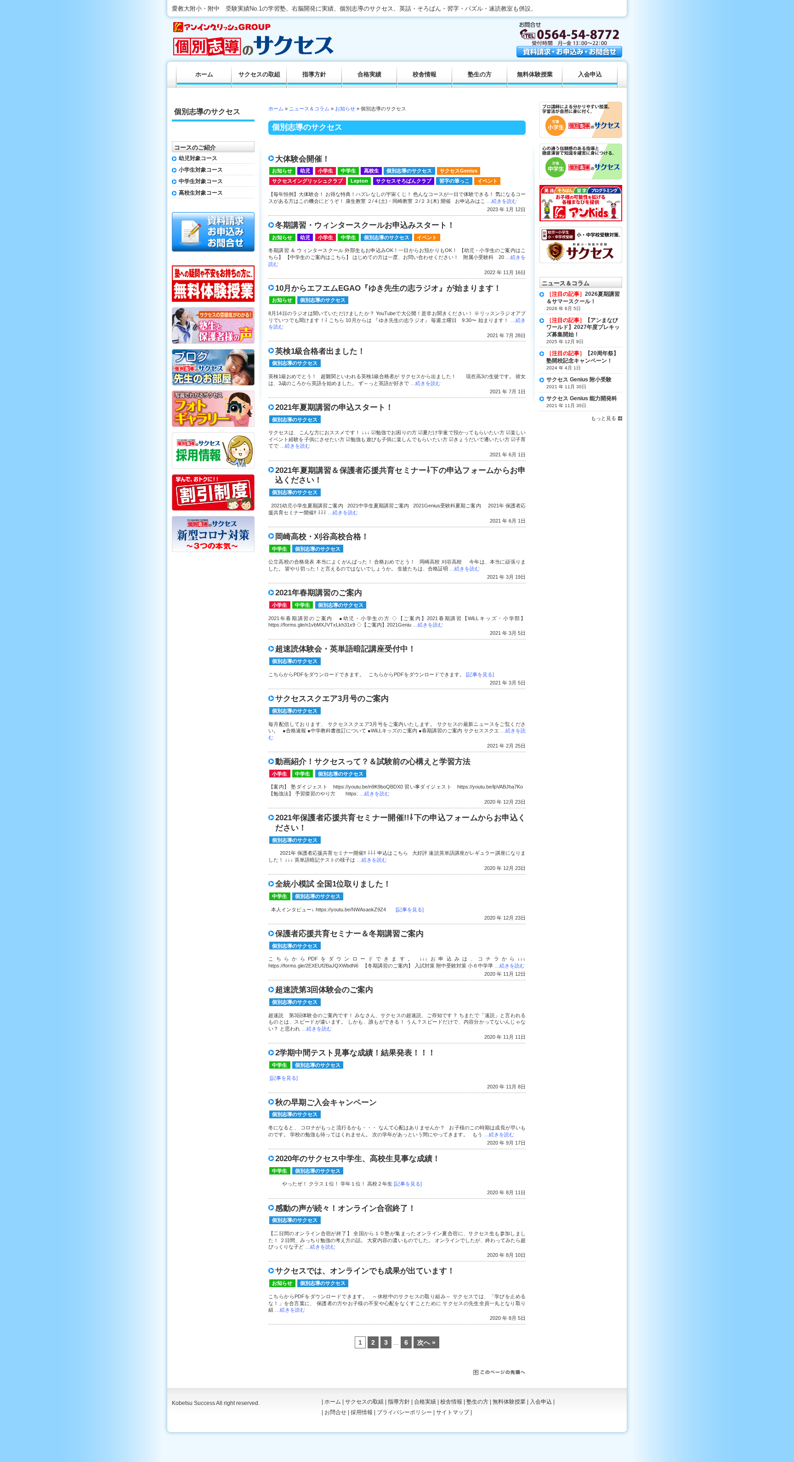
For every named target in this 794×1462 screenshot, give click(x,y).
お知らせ (345, 108)
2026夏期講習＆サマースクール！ (583, 298)
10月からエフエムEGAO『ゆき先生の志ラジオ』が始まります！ (388, 288)
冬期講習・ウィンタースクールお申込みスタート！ (365, 225)
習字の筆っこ (454, 181)
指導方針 (314, 74)
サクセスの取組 (259, 74)
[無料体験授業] (213, 268)
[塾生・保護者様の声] (213, 310)
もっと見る (603, 418)
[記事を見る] (480, 674)
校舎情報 (425, 74)
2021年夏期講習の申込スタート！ (334, 407)
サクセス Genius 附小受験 (579, 379)
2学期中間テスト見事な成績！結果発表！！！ (355, 1052)
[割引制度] (213, 477)
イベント (487, 181)
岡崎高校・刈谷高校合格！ (322, 536)
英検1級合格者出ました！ (320, 351)
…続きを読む (502, 201)
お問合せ (335, 1412)
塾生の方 (480, 74)
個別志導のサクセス (409, 170)
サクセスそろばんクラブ (403, 181)
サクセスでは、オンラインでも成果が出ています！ (365, 1270)
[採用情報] (213, 435)
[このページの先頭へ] (499, 1372)
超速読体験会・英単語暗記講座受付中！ (345, 649)
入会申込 (590, 74)
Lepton (359, 181)
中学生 (348, 170)
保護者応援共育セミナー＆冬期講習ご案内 (349, 933)
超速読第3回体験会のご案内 (324, 989)
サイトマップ (452, 1412)
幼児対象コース (198, 158)
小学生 (325, 170)
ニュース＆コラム (309, 108)
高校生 (371, 170)
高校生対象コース (201, 193)
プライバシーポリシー (404, 1412)
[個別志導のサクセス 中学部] (580, 147)
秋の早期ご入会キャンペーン (326, 1102)
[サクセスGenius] (580, 230)
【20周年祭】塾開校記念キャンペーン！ (582, 357)
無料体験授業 (535, 74)
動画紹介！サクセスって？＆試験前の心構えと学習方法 (373, 761)
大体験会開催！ (302, 159)
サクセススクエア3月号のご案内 (332, 698)
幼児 (305, 170)
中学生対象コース (201, 181)
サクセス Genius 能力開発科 (581, 398)
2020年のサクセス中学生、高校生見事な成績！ (357, 1158)
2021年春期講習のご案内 (318, 592)
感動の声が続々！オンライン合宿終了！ (345, 1208)
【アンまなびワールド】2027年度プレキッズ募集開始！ (583, 327)
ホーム (276, 108)
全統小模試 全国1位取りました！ (333, 884)
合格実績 (369, 74)
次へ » (426, 1342)
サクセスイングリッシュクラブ (307, 181)
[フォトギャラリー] (213, 394)
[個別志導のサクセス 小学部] (580, 105)
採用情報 (362, 1412)
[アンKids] (580, 188)
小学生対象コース (201, 170)
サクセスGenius (458, 170)
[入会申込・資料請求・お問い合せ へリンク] (569, 55)
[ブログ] (213, 352)
